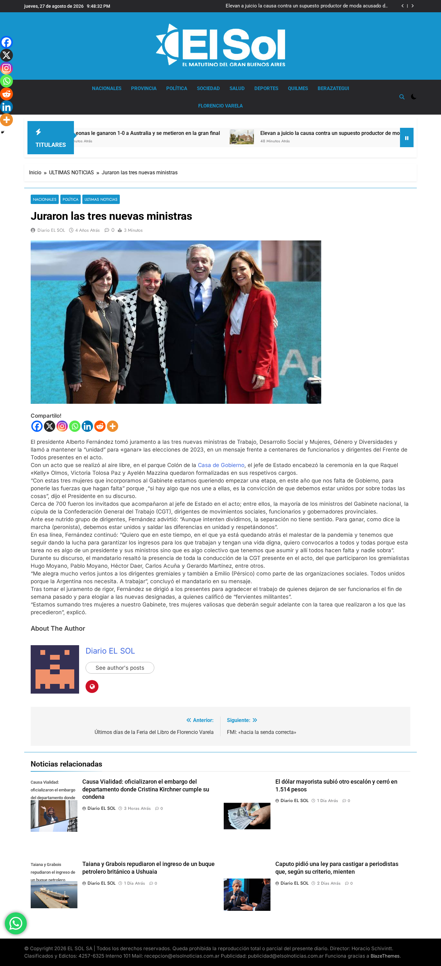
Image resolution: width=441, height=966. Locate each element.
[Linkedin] (87, 426)
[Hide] (2, 132)
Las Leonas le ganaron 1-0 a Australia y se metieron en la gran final (102, 133)
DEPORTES (266, 88)
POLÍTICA (176, 88)
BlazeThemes (385, 956)
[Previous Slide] (402, 6)
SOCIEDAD (208, 88)
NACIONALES (106, 88)
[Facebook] (37, 426)
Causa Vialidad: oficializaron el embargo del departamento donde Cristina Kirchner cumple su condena (145, 789)
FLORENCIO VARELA (220, 106)
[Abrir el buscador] (402, 96)
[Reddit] (100, 426)
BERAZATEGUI (333, 88)
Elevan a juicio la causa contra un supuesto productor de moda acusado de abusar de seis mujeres (307, 6)
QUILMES (298, 88)
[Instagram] (62, 426)
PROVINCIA (144, 88)
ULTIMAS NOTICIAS (101, 199)
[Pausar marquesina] (407, 137)
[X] (49, 426)
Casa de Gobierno (221, 465)
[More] (112, 426)
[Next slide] (412, 6)
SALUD (237, 88)
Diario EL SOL (51, 230)
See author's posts (120, 668)
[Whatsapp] (74, 426)
